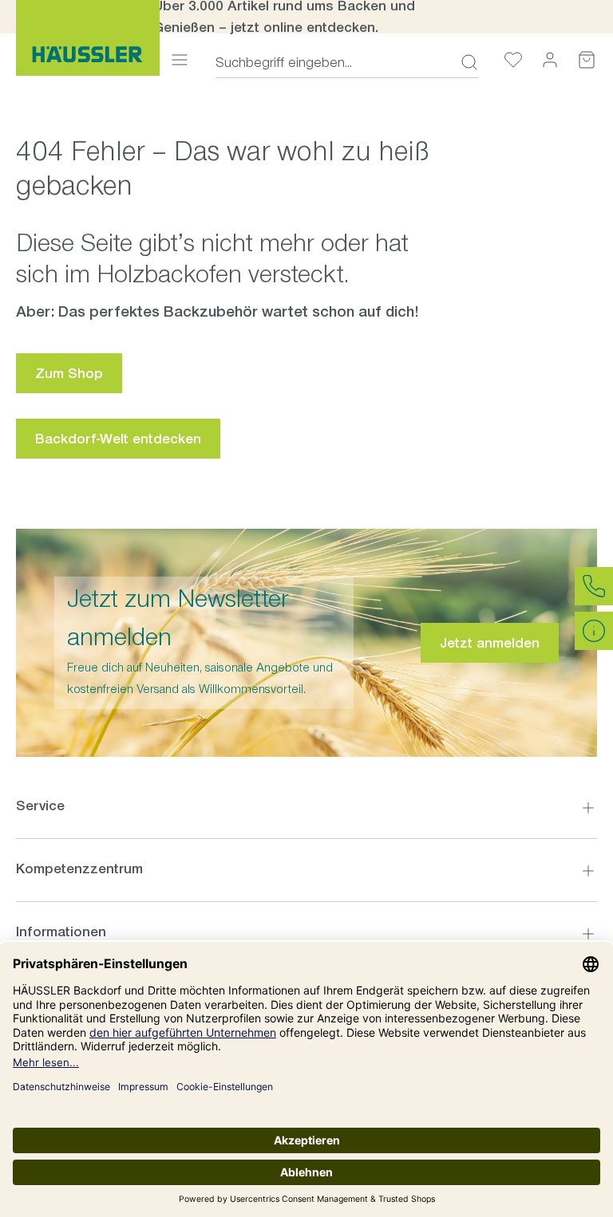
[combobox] (333, 62)
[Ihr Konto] (550, 59)
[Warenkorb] (586, 59)
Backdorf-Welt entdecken (118, 438)
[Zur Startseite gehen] (88, 38)
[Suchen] (464, 62)
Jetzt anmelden (490, 642)
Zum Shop (69, 373)
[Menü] (180, 59)
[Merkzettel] (513, 59)
